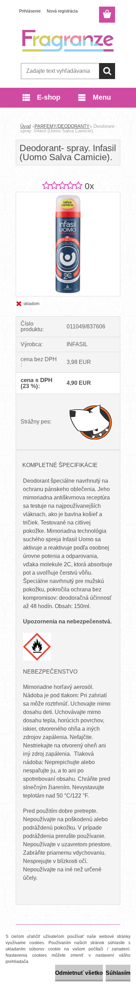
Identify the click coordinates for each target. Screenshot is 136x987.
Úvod (25, 126)
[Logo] (68, 40)
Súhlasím (118, 973)
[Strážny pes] (91, 422)
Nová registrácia (62, 11)
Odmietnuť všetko (79, 973)
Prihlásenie (30, 11)
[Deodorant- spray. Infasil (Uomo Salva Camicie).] (68, 195)
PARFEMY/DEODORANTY (62, 126)
